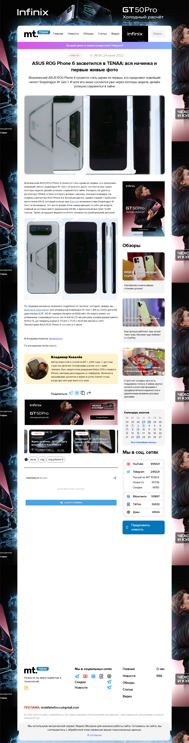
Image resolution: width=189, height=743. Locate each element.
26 (138, 422)
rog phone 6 (55, 459)
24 (127, 422)
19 (155, 433)
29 (154, 422)
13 (160, 429)
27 (143, 422)
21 (127, 437)
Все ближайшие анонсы (143, 442)
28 (149, 422)
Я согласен (94, 735)
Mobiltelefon (56, 338)
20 (160, 433)
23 (138, 437)
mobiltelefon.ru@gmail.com (60, 707)
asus (33, 459)
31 (127, 425)
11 (149, 429)
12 (155, 429)
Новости (74, 55)
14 (127, 433)
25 (132, 422)
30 (160, 422)
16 (138, 433)
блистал (74, 201)
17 (144, 433)
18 (149, 433)
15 (132, 433)
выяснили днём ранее (36, 309)
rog (42, 459)
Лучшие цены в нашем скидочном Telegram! (94, 45)
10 (144, 429)
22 (132, 437)
